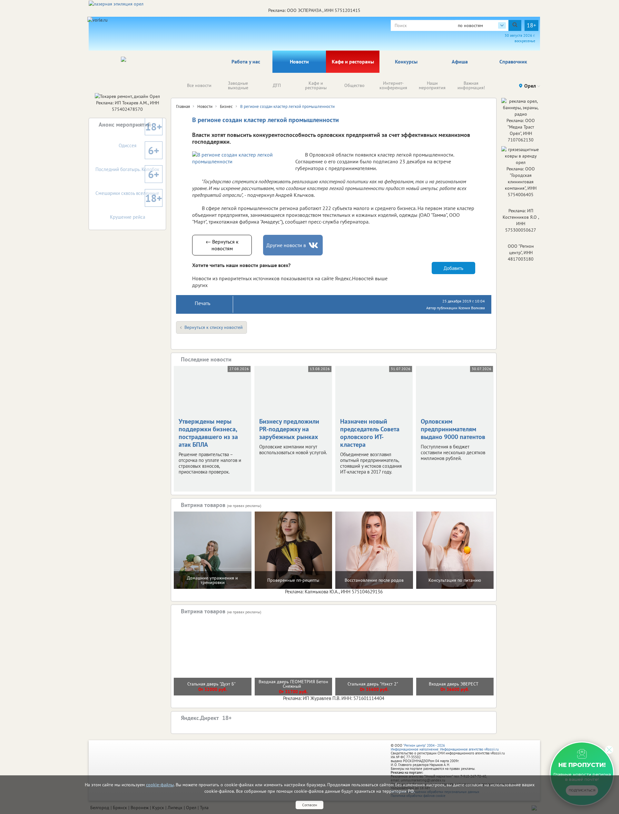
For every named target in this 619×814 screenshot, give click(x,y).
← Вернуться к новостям (222, 245)
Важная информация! (471, 85)
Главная (183, 106)
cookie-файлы (160, 785)
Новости (299, 61)
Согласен (309, 804)
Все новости (199, 85)
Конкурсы (406, 61)
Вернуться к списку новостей (213, 327)
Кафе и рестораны (353, 61)
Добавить (453, 268)
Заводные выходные (238, 85)
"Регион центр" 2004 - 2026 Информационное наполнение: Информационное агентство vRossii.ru (445, 747)
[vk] (314, 245)
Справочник (513, 61)
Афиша (460, 61)
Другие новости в (286, 245)
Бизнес (226, 106)
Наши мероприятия (432, 85)
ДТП (277, 85)
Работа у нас (245, 61)
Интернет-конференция (393, 85)
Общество (354, 85)
